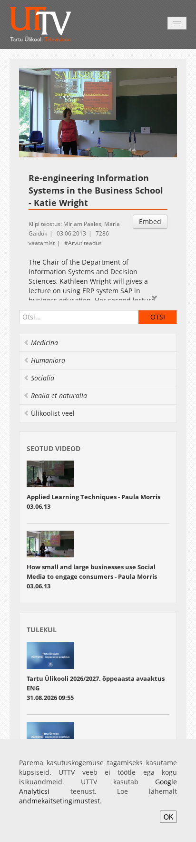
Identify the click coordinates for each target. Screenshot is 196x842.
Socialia (42, 377)
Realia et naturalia (59, 395)
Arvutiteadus (85, 243)
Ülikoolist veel (53, 413)
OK (168, 816)
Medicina (44, 342)
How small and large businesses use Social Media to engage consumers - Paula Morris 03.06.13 (92, 576)
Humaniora (48, 360)
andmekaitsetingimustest (59, 800)
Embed (150, 221)
